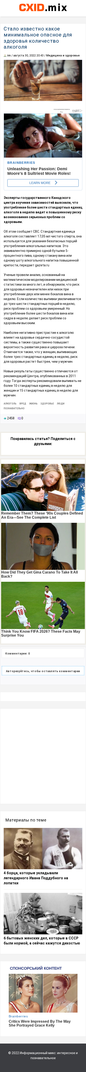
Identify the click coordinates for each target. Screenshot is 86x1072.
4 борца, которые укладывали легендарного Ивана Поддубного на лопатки (36, 878)
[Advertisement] (43, 756)
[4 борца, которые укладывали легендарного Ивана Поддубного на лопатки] (43, 848)
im (9, 55)
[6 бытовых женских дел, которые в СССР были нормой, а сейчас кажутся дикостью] (43, 913)
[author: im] (5, 55)
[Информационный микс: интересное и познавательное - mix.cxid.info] (43, 12)
